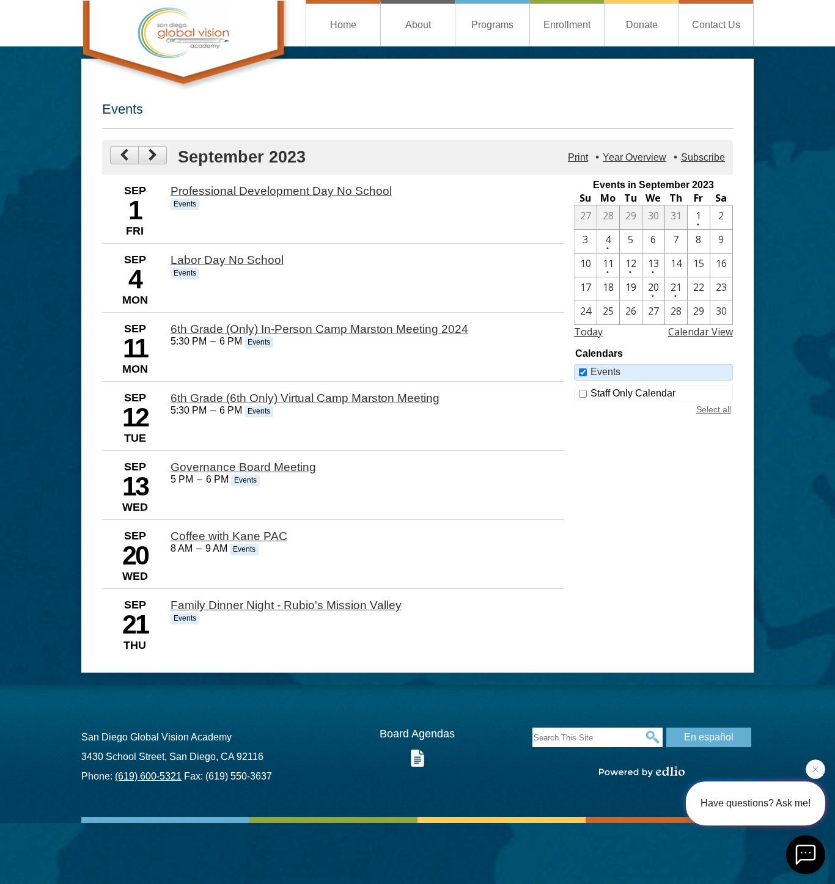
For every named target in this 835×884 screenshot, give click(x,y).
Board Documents (417, 758)
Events (605, 372)
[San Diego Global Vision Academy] (185, 45)
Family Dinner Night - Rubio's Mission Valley (286, 605)
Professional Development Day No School (281, 190)
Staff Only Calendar (632, 393)
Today (588, 331)
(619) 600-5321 (148, 776)
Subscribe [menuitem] (703, 157)
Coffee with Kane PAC (229, 536)
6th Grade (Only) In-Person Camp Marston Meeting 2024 (319, 329)
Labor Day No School (227, 260)
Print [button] (578, 157)
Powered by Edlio (642, 771)
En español (709, 737)
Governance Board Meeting (243, 467)
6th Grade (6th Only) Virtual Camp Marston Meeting (305, 398)
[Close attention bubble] (815, 771)
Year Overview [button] (634, 157)
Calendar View (700, 331)
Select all (713, 409)
